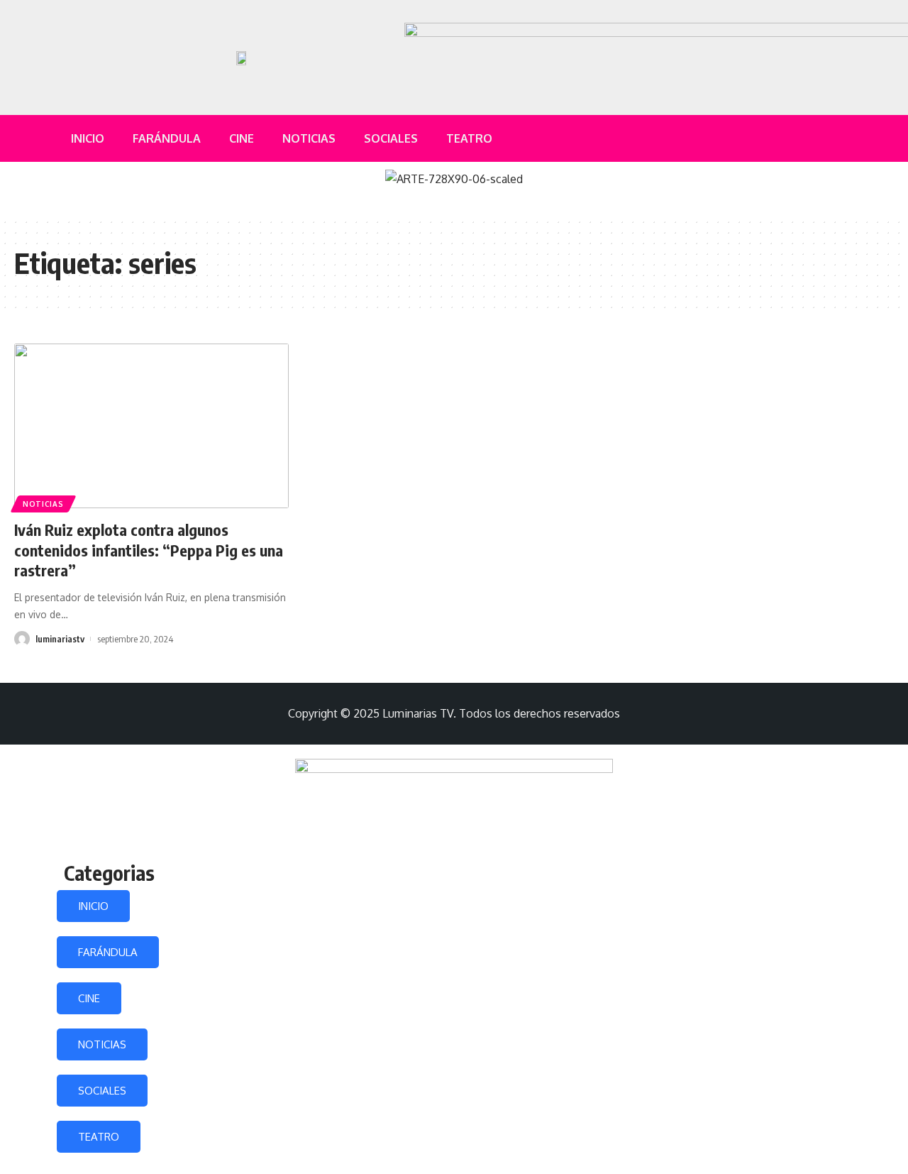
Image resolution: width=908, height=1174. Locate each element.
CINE (89, 998)
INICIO (93, 906)
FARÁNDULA (108, 952)
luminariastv (59, 638)
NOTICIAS (102, 1044)
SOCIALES (102, 1090)
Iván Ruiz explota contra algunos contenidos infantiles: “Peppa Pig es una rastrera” (148, 550)
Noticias (43, 504)
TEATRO (98, 1136)
